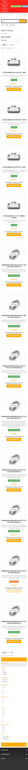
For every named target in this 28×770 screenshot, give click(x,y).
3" (3, 689)
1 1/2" (4, 708)
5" (3, 719)
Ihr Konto (3, 15)
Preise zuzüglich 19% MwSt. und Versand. (14, 86)
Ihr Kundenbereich (5, 754)
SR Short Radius (6, 738)
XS (3, 731)
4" (3, 701)
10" (3, 693)
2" (3, 699)
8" (3, 703)
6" (3, 691)
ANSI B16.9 (5, 679)
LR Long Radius (6, 736)
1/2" (4, 687)
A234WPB (5, 672)
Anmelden (3, 13)
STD (3, 729)
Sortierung (3, 40)
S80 (3, 727)
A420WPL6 (5, 674)
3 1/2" (4, 713)
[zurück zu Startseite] (2, 25)
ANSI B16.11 (5, 681)
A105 (4, 670)
